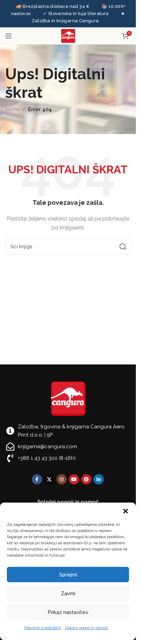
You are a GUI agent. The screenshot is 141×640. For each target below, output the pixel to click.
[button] (125, 511)
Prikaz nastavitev (68, 612)
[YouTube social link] (74, 479)
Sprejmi (68, 575)
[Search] (123, 246)
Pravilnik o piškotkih (42, 627)
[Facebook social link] (37, 479)
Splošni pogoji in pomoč (86, 627)
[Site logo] (68, 35)
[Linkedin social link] (98, 479)
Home (12, 109)
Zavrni (68, 593)
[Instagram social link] (61, 479)
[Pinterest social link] (86, 479)
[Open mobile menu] (8, 36)
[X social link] (49, 479)
